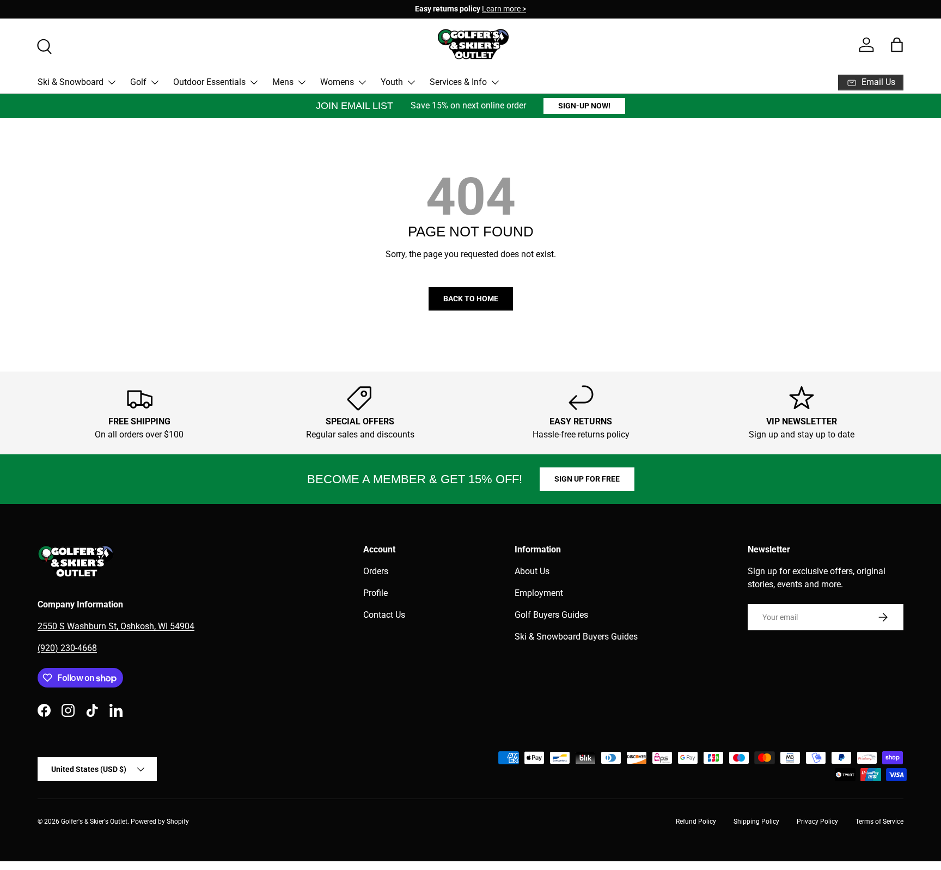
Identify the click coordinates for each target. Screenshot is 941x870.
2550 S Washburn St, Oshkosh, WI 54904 (116, 626)
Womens (337, 82)
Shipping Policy (756, 821)
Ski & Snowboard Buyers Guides (576, 636)
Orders (375, 571)
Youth (392, 82)
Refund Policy (696, 821)
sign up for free (587, 478)
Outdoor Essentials (209, 82)
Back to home (470, 298)
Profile (375, 593)
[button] (897, 45)
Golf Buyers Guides (551, 615)
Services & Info (458, 82)
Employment (539, 593)
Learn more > (504, 9)
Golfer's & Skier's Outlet (94, 821)
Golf (138, 82)
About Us (532, 571)
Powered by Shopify (160, 821)
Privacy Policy (817, 821)
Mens (283, 82)
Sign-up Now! (584, 105)
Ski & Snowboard (70, 82)
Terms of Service (879, 821)
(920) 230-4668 (67, 648)
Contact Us (384, 615)
